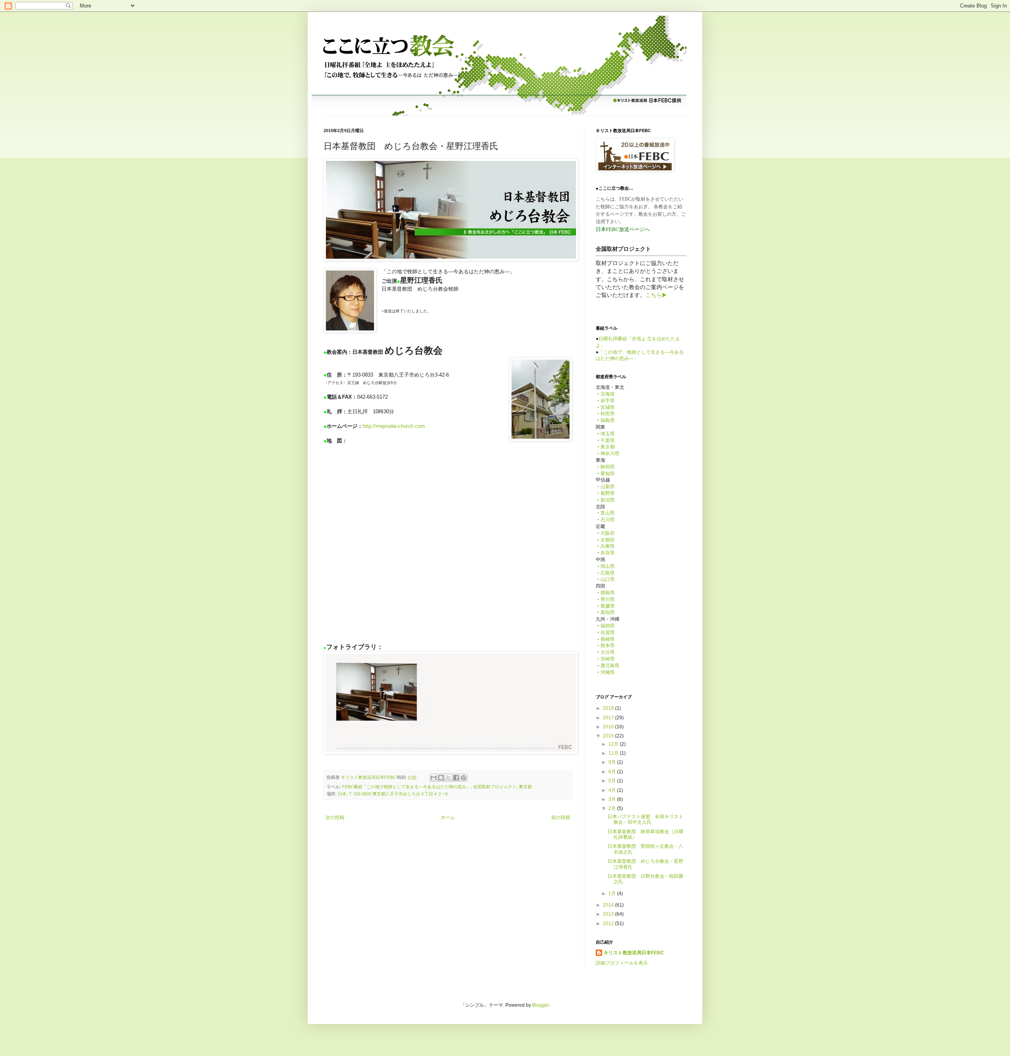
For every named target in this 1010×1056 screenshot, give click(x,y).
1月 (612, 893)
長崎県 (607, 639)
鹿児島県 (609, 665)
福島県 (607, 420)
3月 (612, 799)
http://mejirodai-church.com (394, 426)
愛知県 (607, 473)
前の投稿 (560, 817)
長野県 (607, 493)
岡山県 (607, 566)
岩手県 (607, 400)
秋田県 (607, 413)
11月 (614, 753)
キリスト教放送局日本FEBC (634, 952)
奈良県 (607, 553)
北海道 (607, 394)
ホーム (448, 817)
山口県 (607, 579)
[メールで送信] (434, 778)
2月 (612, 808)
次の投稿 (334, 817)
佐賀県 (607, 632)
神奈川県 (609, 453)
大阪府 (607, 533)
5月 (612, 781)
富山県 (607, 513)
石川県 (607, 519)
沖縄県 (607, 672)
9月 (612, 762)
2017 (609, 717)
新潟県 (607, 500)
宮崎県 (607, 659)
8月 (612, 771)
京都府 (607, 540)
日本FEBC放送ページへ (623, 229)
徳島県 (607, 592)
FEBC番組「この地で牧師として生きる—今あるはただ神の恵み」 (406, 786)
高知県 (607, 612)
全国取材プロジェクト (494, 786)
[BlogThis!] (441, 778)
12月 (614, 744)
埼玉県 (607, 434)
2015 (609, 736)
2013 (609, 914)
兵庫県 (607, 546)
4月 (612, 790)
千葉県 (607, 440)
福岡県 (607, 626)
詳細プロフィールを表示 (622, 963)
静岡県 (607, 467)
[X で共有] (449, 778)
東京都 (525, 786)
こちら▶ (656, 295)
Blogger (540, 1005)
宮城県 (607, 407)
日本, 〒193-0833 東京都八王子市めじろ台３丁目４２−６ (393, 793)
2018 (609, 708)
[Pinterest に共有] (464, 778)
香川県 (607, 599)
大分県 (607, 652)
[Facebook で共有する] (456, 778)
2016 (609, 726)
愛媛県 (607, 606)
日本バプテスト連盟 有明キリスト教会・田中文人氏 (645, 819)
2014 (609, 905)
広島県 (607, 573)
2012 (609, 923)
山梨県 (607, 486)
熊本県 (607, 645)
